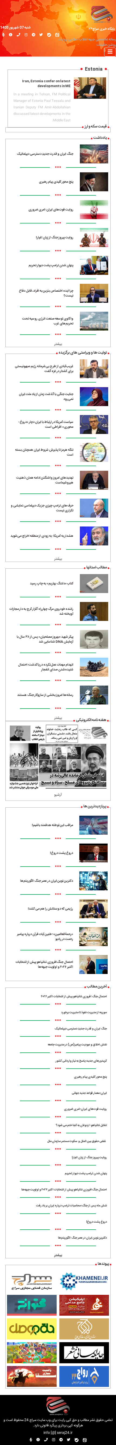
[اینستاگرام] (26, 35)
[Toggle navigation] (110, 52)
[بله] (49, 35)
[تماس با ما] (18, 35)
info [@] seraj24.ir (58, 1433)
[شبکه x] (41, 35)
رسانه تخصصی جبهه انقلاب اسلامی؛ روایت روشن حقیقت (87, 42)
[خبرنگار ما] (3, 35)
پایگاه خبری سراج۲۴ (102, 29)
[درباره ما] (11, 35)
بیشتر (58, 344)
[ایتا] (57, 35)
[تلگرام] (33, 35)
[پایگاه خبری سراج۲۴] (101, 14)
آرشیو (58, 795)
